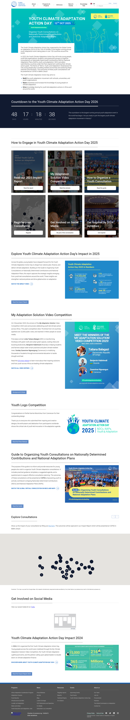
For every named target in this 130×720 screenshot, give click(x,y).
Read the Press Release (20, 442)
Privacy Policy (91, 713)
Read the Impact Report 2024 (22, 674)
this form (51, 526)
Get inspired (101, 233)
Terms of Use (99, 713)
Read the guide (101, 188)
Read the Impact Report (20, 302)
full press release (23, 361)
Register (28, 233)
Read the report (28, 188)
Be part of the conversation (65, 233)
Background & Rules (19, 392)
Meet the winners (65, 188)
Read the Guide (17, 506)
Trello (33, 607)
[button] (59, 555)
